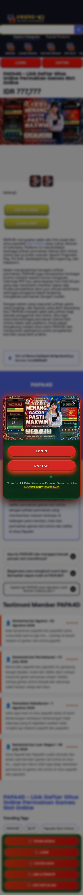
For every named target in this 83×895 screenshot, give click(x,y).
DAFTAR (41, 466)
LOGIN (41, 451)
